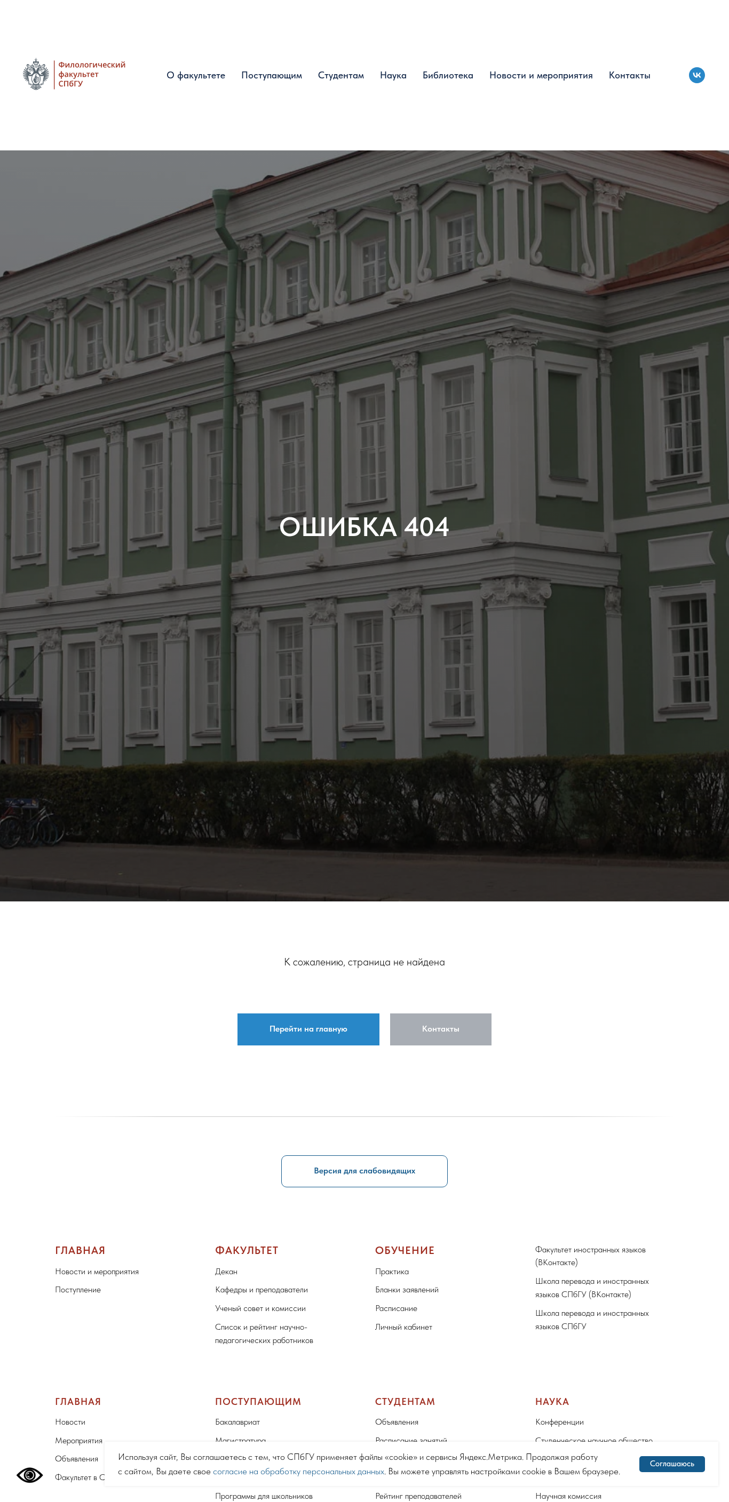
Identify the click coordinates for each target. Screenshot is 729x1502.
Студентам (341, 75)
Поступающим (271, 75)
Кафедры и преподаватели (261, 1289)
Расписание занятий (411, 1440)
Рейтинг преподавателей (418, 1496)
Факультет (247, 1250)
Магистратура (240, 1440)
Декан (226, 1271)
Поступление (78, 1289)
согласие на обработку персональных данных (298, 1471)
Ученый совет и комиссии (260, 1308)
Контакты (630, 75)
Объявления (76, 1458)
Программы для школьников (264, 1496)
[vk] (697, 75)
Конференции (559, 1422)
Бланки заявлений (407, 1289)
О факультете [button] (196, 75)
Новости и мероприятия (541, 75)
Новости (70, 1422)
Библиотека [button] (448, 75)
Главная (80, 1250)
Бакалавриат (237, 1422)
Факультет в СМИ (87, 1477)
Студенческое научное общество (594, 1440)
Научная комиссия (568, 1496)
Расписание (396, 1308)
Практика (392, 1271)
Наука (393, 75)
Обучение (405, 1250)
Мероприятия (78, 1440)
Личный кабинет (403, 1327)
